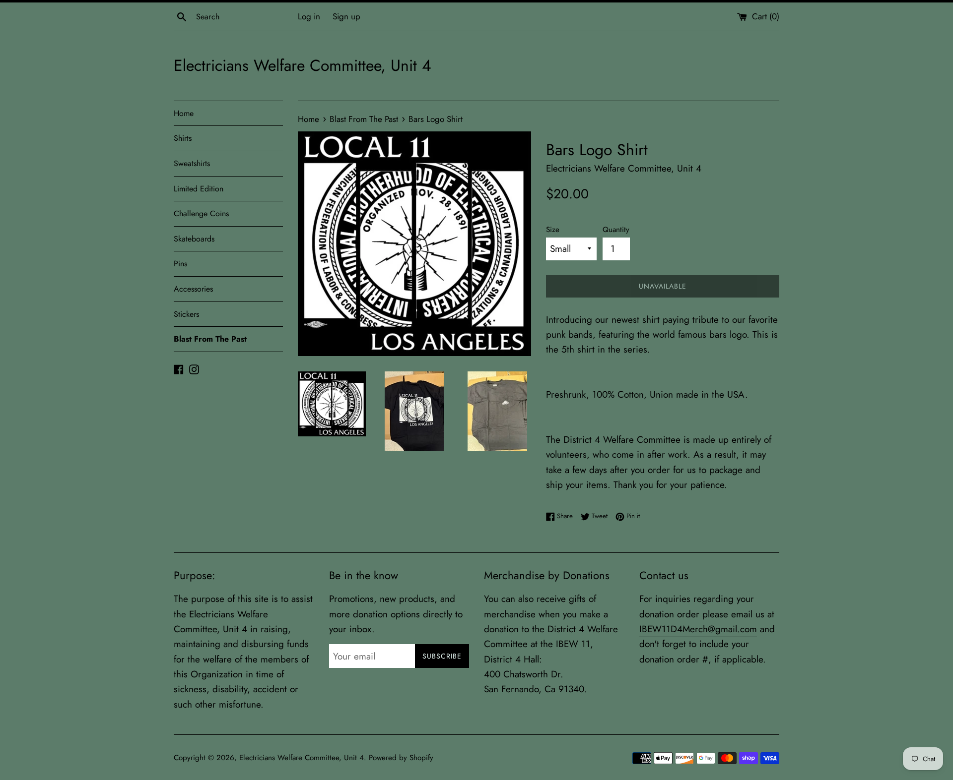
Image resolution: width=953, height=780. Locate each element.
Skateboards (194, 238)
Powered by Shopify (401, 757)
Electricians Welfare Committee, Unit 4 (302, 66)
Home (184, 113)
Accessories (193, 289)
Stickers (186, 314)
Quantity (616, 229)
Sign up (346, 16)
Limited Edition (198, 188)
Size (552, 229)
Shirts (183, 138)
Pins (180, 263)
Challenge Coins (201, 213)
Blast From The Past (210, 339)
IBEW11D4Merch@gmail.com (698, 629)
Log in (309, 16)
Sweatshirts (192, 163)
